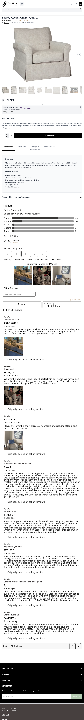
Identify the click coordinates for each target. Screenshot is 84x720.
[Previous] (5, 54)
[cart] (75, 4)
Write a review (23, 20)
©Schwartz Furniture (8, 709)
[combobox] (42, 10)
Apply (5, 111)
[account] (71, 4)
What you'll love (8, 118)
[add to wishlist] (10, 135)
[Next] (79, 54)
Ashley (6, 23)
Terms (11, 111)
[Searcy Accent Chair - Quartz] (42, 54)
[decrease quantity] (6, 137)
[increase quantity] (6, 134)
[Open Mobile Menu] (80, 4)
